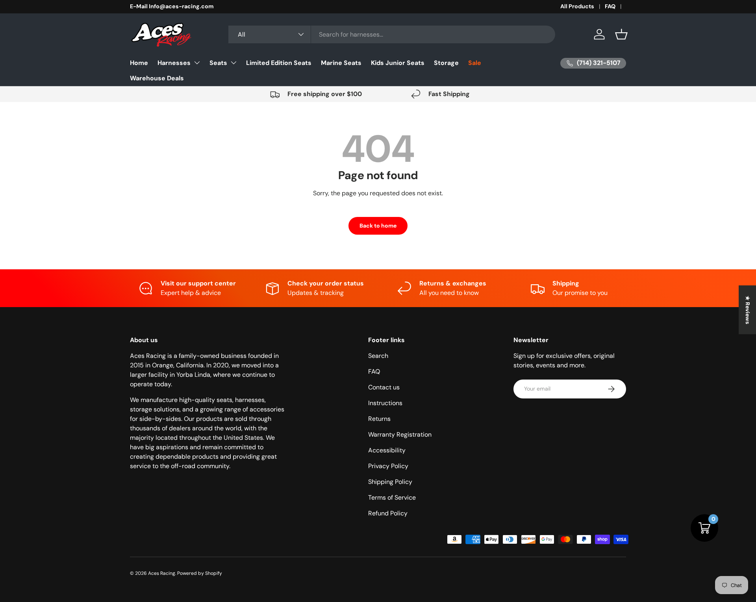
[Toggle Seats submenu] (233, 62)
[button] (621, 34)
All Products (577, 6)
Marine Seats (341, 63)
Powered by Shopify (199, 573)
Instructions (385, 403)
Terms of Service (392, 497)
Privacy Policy (388, 466)
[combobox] (391, 34)
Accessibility (387, 450)
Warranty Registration (400, 434)
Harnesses (174, 63)
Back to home (378, 225)
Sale (474, 63)
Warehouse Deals (157, 78)
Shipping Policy (390, 482)
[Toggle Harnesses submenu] (197, 62)
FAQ (610, 6)
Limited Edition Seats (278, 63)
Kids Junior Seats (397, 63)
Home (139, 63)
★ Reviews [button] (747, 309)
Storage (446, 63)
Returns (379, 419)
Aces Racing (161, 573)
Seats (218, 63)
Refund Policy (388, 513)
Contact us (384, 387)
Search (378, 356)
